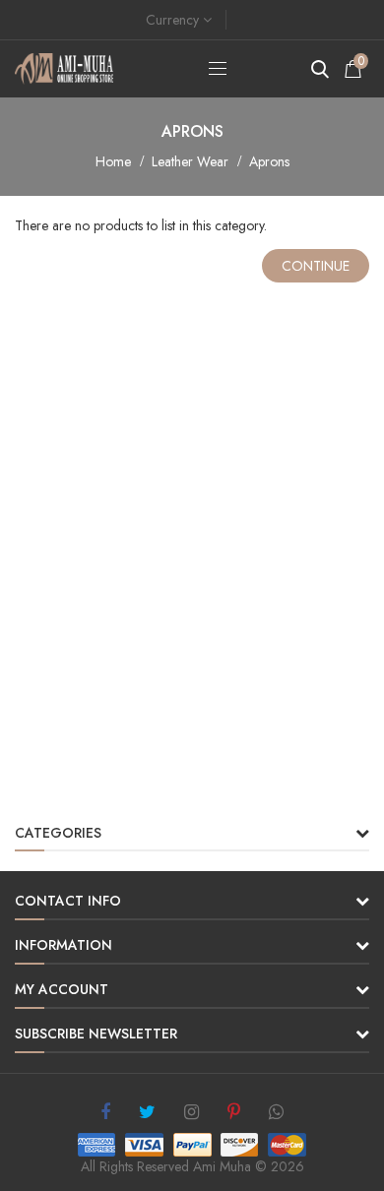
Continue (316, 266)
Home (113, 161)
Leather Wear (190, 161)
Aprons (269, 161)
